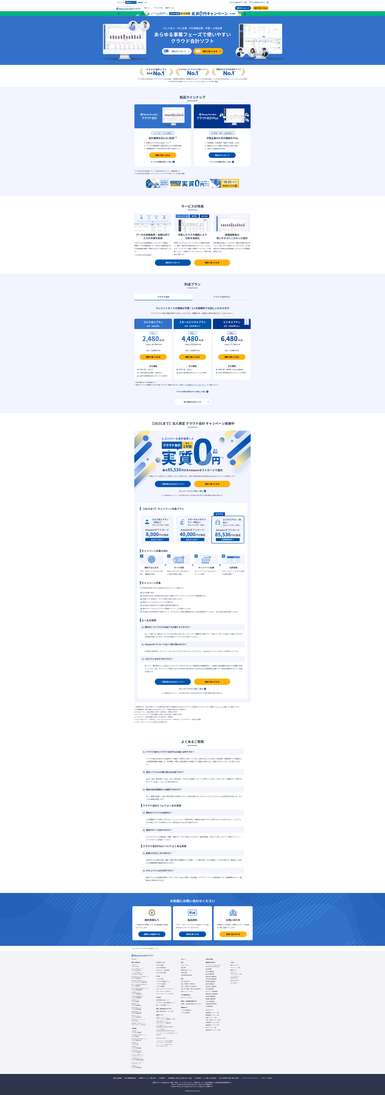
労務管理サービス (142, 2)
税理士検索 (184, 972)
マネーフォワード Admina (163, 991)
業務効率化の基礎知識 (212, 994)
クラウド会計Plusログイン (257, 2)
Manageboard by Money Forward (165, 1029)
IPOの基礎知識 (210, 989)
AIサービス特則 (267, 1078)
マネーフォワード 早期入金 (163, 1022)
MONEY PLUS (235, 977)
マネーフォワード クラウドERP (164, 994)
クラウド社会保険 (137, 1051)
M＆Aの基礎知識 (210, 1001)
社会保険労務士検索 (186, 975)
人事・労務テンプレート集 (213, 1020)
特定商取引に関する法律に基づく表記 (180, 1078)
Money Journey (234, 980)
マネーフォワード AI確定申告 (139, 981)
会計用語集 (209, 969)
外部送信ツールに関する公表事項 (205, 1078)
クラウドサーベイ (138, 1062)
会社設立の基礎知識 (211, 986)
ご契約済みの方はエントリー (173, 484)
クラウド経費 (136, 1000)
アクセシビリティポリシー (250, 1078)
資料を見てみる (192, 934)
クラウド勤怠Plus (139, 1039)
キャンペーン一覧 (235, 967)
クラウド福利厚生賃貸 (138, 1059)
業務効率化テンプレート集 (213, 1030)
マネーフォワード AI (164, 1045)
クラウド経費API (185, 1012)
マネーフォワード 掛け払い (139, 1024)
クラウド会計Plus (221, 296)
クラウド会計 (163, 296)
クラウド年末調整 (136, 1047)
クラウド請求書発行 (140, 989)
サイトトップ (120, 2)
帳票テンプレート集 (211, 1017)
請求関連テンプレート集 (212, 1012)
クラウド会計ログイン (237, 2)
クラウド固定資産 (137, 1008)
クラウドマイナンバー (138, 1055)
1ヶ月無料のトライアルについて (195, 385)
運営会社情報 (117, 1078)
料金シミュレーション (187, 991)
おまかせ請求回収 (161, 967)
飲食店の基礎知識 (210, 996)
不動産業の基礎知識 (211, 1004)
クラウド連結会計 (136, 1016)
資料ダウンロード (243, 8)
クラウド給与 (135, 1043)
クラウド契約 (159, 979)
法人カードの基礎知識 (212, 991)
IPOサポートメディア (186, 997)
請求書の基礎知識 (210, 981)
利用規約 (162, 1078)
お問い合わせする (233, 934)
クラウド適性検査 (136, 1066)
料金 (145, 8)
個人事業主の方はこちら (192, 402)
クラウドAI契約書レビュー (163, 981)
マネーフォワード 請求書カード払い (166, 1018)
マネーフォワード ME (236, 973)
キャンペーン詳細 (221, 707)
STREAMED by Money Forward (164, 1026)
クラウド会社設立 (161, 984)
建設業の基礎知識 (210, 999)
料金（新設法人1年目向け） (188, 984)
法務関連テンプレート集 (212, 1022)
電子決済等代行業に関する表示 (229, 1078)
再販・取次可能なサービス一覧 (164, 1011)
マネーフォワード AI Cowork (164, 1041)
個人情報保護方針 (130, 1078)
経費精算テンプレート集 (212, 1015)
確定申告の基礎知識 (211, 976)
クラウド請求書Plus (137, 993)
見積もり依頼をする (152, 934)
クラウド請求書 (140, 985)
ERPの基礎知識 (210, 971)
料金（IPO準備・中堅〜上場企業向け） (191, 989)
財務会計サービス (131, 2)
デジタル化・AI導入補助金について (165, 1002)
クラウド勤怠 (139, 1035)
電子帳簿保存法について (162, 1000)
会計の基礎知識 (210, 974)
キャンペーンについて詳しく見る (191, 491)
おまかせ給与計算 (161, 972)
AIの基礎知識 (209, 1006)
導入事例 (183, 967)
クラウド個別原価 (137, 1012)
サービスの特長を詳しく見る (161, 162)
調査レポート (234, 970)
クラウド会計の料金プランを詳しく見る (190, 391)
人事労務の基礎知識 (211, 979)
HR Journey (233, 983)
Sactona (167, 1033)
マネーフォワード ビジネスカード (165, 989)
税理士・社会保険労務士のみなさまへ (191, 1004)
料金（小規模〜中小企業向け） (189, 986)
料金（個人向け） (186, 981)
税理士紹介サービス (186, 970)
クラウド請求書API (186, 1010)
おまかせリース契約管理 (162, 970)
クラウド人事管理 (136, 1031)
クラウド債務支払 (136, 1004)
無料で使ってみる (260, 8)
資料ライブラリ (234, 965)
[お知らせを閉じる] (118, 13)
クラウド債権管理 (138, 996)
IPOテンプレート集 (211, 1027)
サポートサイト (185, 965)
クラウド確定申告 (140, 977)
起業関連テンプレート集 (212, 1025)
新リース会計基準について (163, 1005)
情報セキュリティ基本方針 (147, 1078)
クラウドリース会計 (138, 973)
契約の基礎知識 (210, 984)
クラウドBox (139, 1020)
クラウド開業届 (160, 986)
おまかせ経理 (159, 965)
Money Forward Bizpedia (214, 965)
